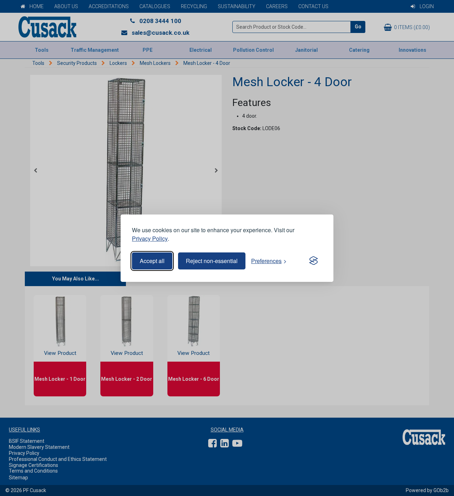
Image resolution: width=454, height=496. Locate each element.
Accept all (152, 261)
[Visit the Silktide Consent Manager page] (313, 260)
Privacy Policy (150, 238)
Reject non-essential (212, 261)
